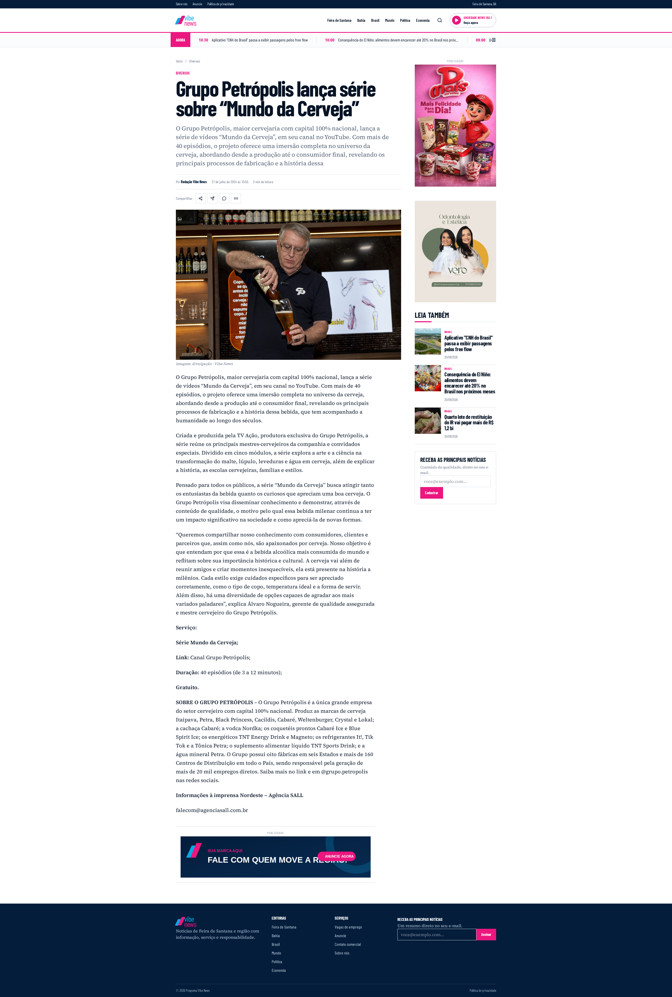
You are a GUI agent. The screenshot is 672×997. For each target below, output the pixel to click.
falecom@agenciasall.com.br (212, 810)
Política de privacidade (220, 4)
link (301, 771)
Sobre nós (181, 4)
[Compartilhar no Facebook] (201, 198)
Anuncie (197, 4)
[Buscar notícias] (439, 20)
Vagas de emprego (348, 926)
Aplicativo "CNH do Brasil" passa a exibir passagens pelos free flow (468, 343)
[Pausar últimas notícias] (493, 40)
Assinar (486, 934)
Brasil (375, 20)
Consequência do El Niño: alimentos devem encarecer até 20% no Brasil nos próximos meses (469, 382)
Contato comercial (348, 944)
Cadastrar (431, 492)
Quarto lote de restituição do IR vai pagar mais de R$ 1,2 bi (468, 422)
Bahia (361, 20)
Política (405, 20)
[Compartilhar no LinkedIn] (212, 198)
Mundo (389, 20)
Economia (423, 20)
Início (179, 61)
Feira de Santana (339, 20)
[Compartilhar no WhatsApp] (224, 198)
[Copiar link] (236, 198)
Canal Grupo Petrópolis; (220, 657)
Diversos (194, 61)
